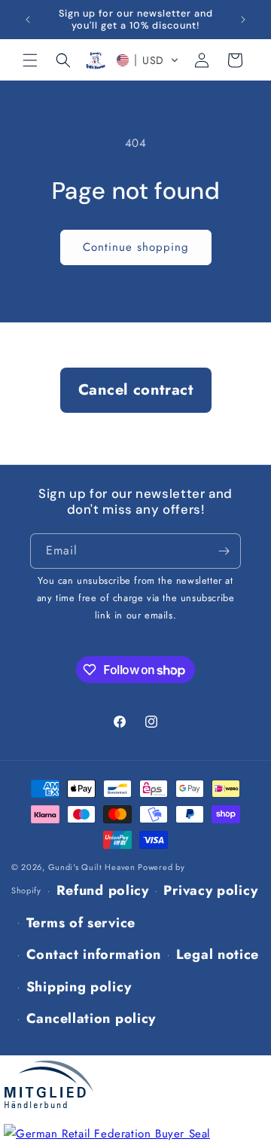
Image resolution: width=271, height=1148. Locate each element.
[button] (30, 60)
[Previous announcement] (27, 19)
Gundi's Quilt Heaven (92, 867)
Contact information (93, 954)
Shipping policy (79, 987)
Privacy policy (210, 890)
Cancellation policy (91, 1018)
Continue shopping (136, 247)
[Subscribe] (223, 551)
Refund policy (102, 890)
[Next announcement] (243, 19)
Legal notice (217, 954)
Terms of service (81, 923)
